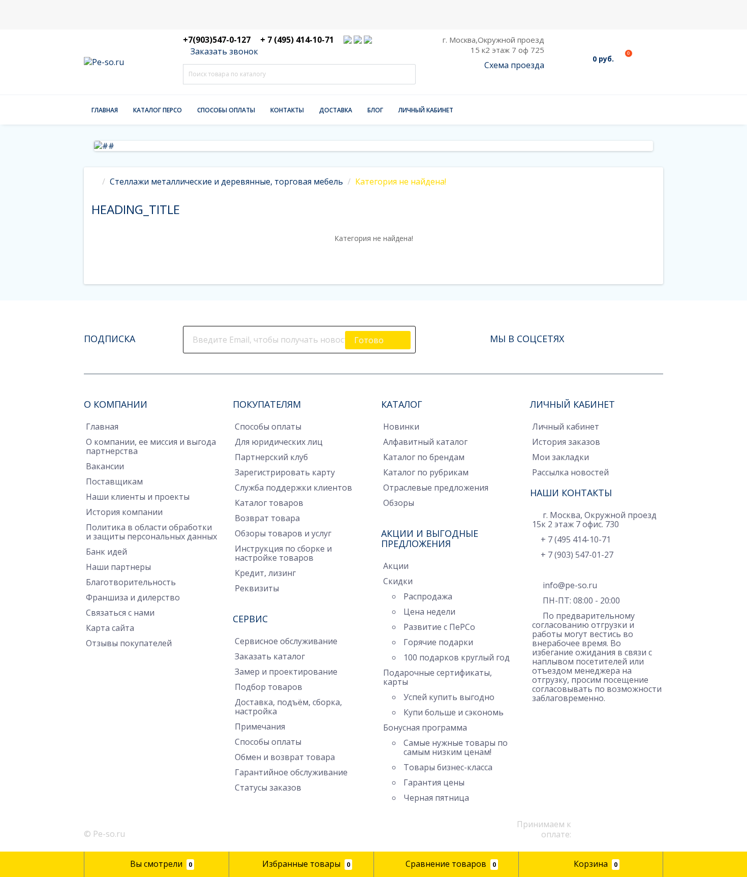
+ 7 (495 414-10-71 (576, 539)
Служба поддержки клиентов (293, 487)
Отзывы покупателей (129, 643)
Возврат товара (267, 518)
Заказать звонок (223, 51)
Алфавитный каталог (425, 441)
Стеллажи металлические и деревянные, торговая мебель (226, 181)
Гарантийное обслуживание (291, 772)
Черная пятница (436, 797)
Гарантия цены (433, 782)
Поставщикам (114, 481)
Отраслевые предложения (435, 487)
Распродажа (427, 596)
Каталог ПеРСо (157, 110)
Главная (104, 110)
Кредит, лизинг (265, 573)
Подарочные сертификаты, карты (437, 677)
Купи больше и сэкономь (453, 712)
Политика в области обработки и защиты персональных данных (151, 532)
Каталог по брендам (423, 457)
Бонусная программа (425, 727)
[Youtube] (628, 336)
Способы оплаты (226, 110)
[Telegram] (537, 714)
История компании (124, 512)
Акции (396, 565)
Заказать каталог (270, 656)
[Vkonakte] (614, 336)
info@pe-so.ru (569, 585)
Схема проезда (514, 65)
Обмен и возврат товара (285, 757)
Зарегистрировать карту (285, 472)
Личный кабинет (425, 110)
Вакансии (105, 466)
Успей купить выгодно (448, 697)
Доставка (335, 110)
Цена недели (429, 611)
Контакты (287, 110)
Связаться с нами (120, 612)
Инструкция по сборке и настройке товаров (283, 553)
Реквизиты (257, 588)
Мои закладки (560, 457)
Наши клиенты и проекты (138, 496)
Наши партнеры (118, 566)
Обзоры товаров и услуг (283, 533)
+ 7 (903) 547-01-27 (577, 554)
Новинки (401, 426)
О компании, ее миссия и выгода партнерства (151, 446)
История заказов (566, 441)
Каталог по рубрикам (426, 472)
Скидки (398, 581)
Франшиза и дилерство (133, 597)
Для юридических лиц (279, 441)
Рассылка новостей (570, 472)
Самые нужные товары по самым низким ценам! (455, 747)
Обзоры (398, 502)
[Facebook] (585, 336)
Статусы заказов (268, 787)
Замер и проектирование (286, 671)
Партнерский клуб (271, 457)
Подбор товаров (268, 686)
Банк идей (106, 551)
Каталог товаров (269, 502)
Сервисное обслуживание (286, 641)
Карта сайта (110, 627)
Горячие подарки (438, 642)
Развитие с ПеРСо (439, 626)
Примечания (260, 726)
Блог (375, 110)
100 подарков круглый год (456, 657)
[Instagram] (600, 336)
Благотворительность (131, 582)
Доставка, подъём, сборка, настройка (288, 707)
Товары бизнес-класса (447, 767)
